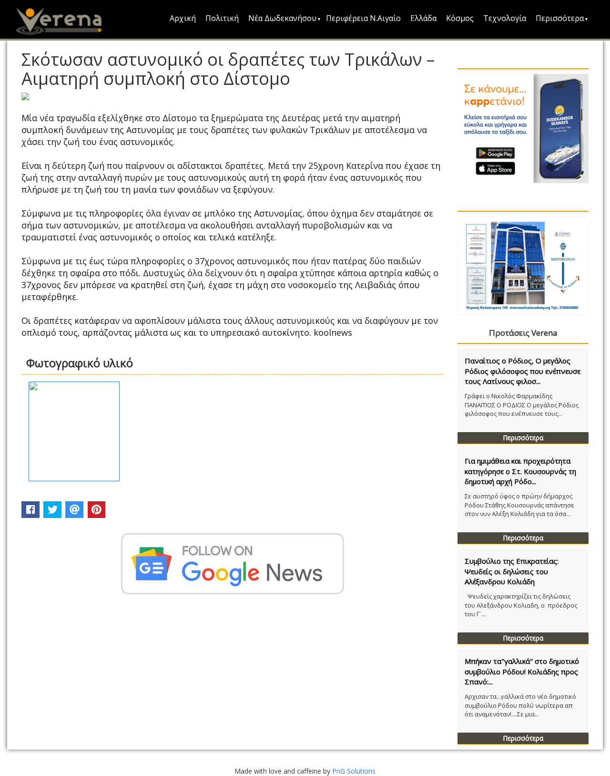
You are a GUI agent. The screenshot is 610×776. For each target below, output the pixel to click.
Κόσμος (460, 18)
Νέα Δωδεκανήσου (282, 18)
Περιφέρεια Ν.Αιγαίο (363, 18)
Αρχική (183, 18)
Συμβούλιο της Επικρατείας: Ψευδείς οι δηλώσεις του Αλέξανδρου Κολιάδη (512, 571)
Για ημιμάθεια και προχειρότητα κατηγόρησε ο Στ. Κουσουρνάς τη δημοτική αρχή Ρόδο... (520, 471)
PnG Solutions (354, 771)
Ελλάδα (423, 18)
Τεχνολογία (504, 18)
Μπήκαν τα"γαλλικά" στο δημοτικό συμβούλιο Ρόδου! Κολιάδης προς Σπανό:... (522, 671)
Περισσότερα (560, 18)
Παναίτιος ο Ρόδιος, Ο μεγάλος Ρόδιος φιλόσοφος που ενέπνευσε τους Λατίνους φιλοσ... (522, 371)
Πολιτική (222, 18)
